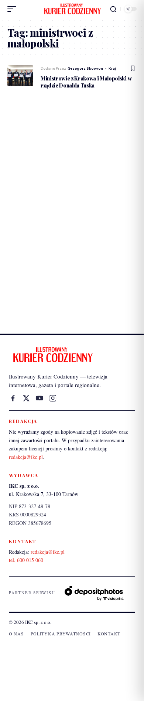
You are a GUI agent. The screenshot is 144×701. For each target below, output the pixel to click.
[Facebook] (13, 398)
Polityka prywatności (61, 633)
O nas (16, 633)
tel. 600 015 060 (26, 559)
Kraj (112, 68)
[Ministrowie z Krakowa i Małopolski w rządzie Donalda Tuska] (20, 75)
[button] (13, 9)
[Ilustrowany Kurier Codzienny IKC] (72, 8)
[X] (26, 398)
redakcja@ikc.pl (26, 456)
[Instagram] (53, 398)
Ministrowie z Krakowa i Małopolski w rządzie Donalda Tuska (86, 82)
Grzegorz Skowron (85, 68)
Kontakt (108, 633)
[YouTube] (39, 398)
